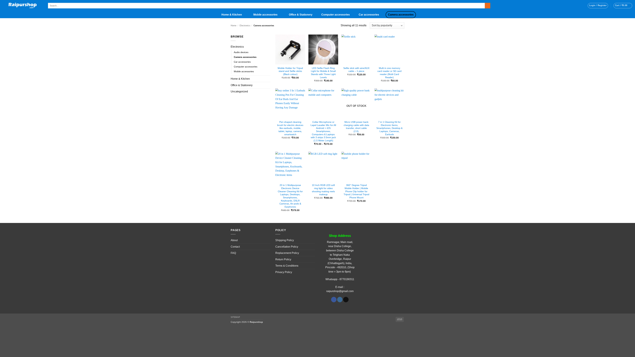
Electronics (245, 25)
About (234, 240)
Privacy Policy (283, 272)
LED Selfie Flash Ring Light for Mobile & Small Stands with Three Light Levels (323, 73)
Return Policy (283, 259)
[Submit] (487, 5)
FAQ (233, 253)
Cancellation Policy (286, 246)
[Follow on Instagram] (340, 299)
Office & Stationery (300, 14)
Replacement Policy (287, 253)
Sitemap (235, 317)
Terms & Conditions (286, 265)
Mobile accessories (265, 14)
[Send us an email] (346, 299)
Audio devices (241, 52)
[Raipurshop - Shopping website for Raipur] (22, 5)
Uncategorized (239, 91)
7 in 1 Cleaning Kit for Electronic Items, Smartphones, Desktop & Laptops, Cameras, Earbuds (389, 128)
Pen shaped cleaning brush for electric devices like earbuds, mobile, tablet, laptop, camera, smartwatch (290, 128)
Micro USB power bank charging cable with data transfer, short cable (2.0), (356, 127)
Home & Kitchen (231, 14)
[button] (598, 5)
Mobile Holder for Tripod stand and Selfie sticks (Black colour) (290, 71)
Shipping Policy (284, 240)
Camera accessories (401, 14)
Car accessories (369, 14)
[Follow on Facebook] (334, 299)
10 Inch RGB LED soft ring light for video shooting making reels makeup (323, 190)
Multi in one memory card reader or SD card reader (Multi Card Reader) (389, 73)
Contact (235, 246)
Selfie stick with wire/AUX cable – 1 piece (356, 70)
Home (233, 25)
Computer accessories (335, 14)
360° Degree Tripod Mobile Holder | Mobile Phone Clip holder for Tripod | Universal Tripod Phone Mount (356, 191)
